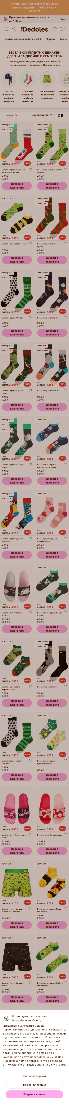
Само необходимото (35, 1076)
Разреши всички (34, 1094)
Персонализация (34, 1084)
